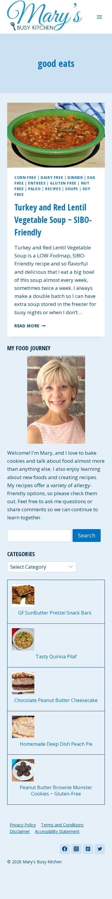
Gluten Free (63, 183)
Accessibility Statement (57, 831)
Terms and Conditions (62, 825)
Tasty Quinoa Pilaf (56, 656)
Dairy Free (52, 177)
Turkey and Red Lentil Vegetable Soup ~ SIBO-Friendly (53, 219)
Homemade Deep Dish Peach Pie (56, 744)
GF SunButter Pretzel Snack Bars (56, 613)
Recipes (53, 188)
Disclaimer (20, 831)
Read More (30, 326)
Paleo (34, 188)
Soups (71, 188)
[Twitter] (100, 849)
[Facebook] (65, 849)
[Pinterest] (88, 849)
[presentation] (56, 135)
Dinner (75, 177)
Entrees (36, 183)
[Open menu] (99, 16)
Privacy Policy (23, 825)
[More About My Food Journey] (56, 400)
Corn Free (25, 177)
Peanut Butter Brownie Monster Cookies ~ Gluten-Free (56, 790)
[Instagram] (76, 849)
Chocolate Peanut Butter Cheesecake (56, 700)
